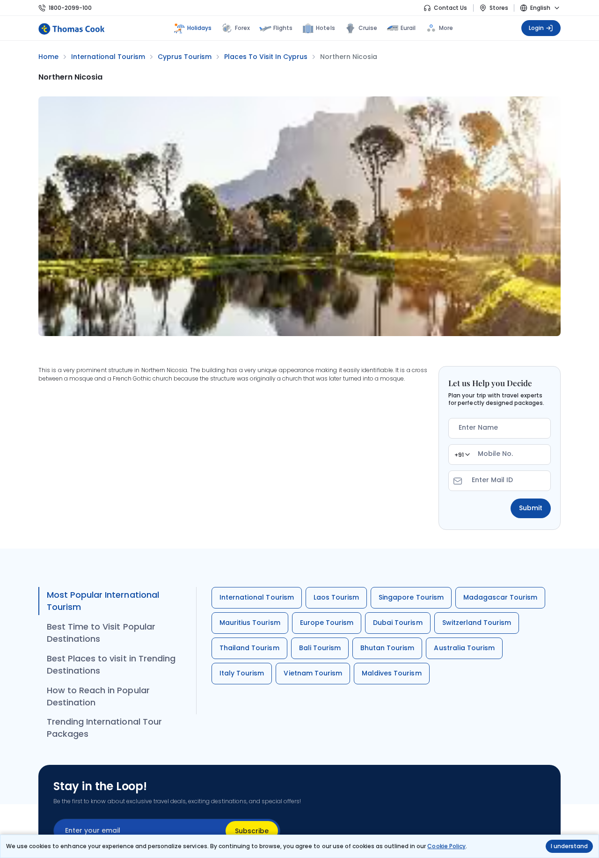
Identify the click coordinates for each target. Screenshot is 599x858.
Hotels (325, 28)
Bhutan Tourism (387, 648)
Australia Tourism (464, 648)
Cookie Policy (446, 846)
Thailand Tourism (249, 648)
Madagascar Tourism (500, 597)
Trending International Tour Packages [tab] (104, 728)
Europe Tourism (327, 622)
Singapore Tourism (411, 597)
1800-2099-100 (70, 8)
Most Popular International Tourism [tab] (103, 601)
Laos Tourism (336, 597)
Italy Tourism (241, 673)
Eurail (408, 28)
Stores (498, 8)
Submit (530, 508)
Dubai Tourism (397, 622)
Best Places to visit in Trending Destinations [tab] (111, 664)
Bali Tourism (320, 648)
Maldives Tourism (392, 673)
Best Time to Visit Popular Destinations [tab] (101, 633)
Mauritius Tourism (249, 622)
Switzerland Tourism (476, 622)
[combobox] (462, 454)
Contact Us (450, 8)
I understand (569, 846)
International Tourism (256, 597)
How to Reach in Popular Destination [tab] (98, 696)
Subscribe (252, 831)
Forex (242, 28)
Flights (282, 28)
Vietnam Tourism (313, 673)
